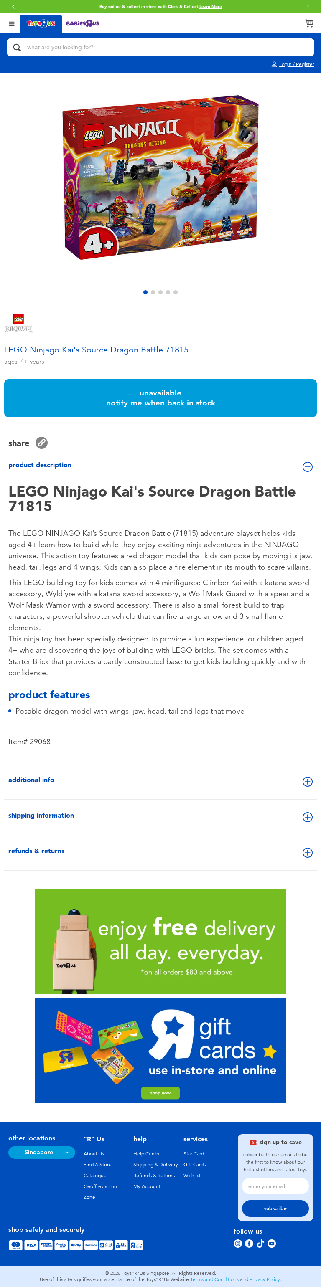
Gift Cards (194, 1165)
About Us (94, 1154)
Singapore (39, 1152)
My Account (146, 1186)
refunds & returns (36, 851)
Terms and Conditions (214, 1279)
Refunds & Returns (154, 1175)
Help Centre (147, 1154)
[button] (13, 6)
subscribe (275, 1208)
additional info (31, 780)
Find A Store (98, 1165)
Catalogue (95, 1175)
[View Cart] (309, 23)
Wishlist (192, 1175)
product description (39, 465)
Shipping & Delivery (155, 1165)
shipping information (41, 815)
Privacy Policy (265, 1279)
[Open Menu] (12, 23)
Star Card (193, 1154)
